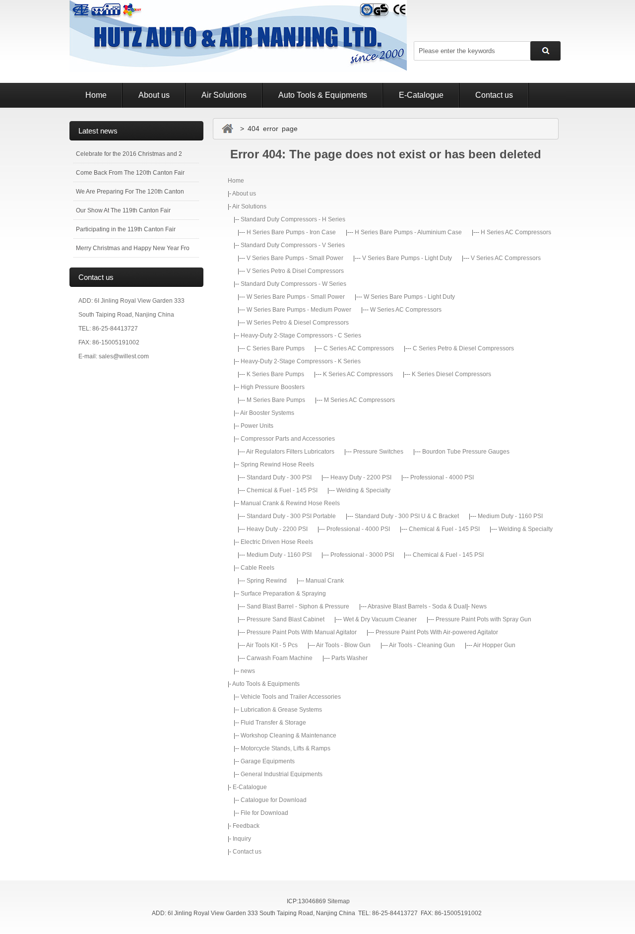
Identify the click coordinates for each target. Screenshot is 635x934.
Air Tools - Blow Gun (343, 645)
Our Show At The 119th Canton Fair (123, 210)
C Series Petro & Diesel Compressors (463, 348)
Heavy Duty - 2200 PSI (360, 477)
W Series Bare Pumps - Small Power (296, 296)
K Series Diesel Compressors (451, 374)
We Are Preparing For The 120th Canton (130, 191)
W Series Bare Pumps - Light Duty (409, 296)
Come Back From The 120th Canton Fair (130, 172)
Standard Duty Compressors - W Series (293, 283)
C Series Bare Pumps (276, 348)
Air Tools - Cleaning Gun (422, 645)
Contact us (494, 95)
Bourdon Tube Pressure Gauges (465, 451)
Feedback (246, 825)
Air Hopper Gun (494, 645)
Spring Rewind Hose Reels (277, 464)
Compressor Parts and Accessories (288, 438)
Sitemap (338, 901)
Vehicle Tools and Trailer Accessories (291, 696)
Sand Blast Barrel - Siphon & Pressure (298, 606)
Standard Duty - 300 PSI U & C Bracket (407, 516)
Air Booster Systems (267, 412)
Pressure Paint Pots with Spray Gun (483, 619)
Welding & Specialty (363, 490)
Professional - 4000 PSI (442, 477)
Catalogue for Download (274, 800)
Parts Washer (349, 658)
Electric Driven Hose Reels (277, 541)
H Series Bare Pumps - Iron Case (291, 232)
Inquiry (242, 838)
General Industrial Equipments (281, 774)
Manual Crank (325, 580)
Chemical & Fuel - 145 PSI (282, 490)
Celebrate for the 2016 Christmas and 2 (129, 153)
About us (154, 95)
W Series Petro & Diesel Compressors (298, 322)
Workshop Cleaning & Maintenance (288, 735)
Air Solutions (224, 95)
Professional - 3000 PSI (362, 554)
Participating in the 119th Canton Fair (126, 229)
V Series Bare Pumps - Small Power (295, 258)
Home (96, 95)
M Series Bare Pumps (276, 400)
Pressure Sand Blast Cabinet (285, 619)
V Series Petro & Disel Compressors (295, 270)
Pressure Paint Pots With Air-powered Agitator (437, 632)
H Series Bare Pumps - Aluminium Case (408, 232)
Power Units (257, 425)
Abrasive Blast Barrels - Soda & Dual (417, 606)
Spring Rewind (267, 580)
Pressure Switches (378, 451)
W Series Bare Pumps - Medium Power (299, 309)
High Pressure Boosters (273, 387)
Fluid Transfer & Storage (273, 722)
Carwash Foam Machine (280, 658)
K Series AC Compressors (358, 374)
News (479, 606)
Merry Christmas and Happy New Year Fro (133, 248)
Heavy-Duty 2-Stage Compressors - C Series (301, 335)
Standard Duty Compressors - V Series (293, 245)
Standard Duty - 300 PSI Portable (291, 516)
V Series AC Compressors (506, 258)
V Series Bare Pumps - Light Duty (407, 258)
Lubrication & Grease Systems (281, 709)
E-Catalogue (421, 95)
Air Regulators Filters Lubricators (290, 451)
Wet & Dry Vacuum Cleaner (380, 619)
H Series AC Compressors (516, 232)
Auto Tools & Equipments (322, 95)
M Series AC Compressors (359, 400)
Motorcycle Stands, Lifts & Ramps (285, 748)
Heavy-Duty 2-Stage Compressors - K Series (301, 361)
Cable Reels (257, 567)
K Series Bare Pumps (275, 374)
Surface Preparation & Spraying (283, 593)
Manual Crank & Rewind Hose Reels (290, 503)
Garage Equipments (268, 761)
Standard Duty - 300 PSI (279, 477)
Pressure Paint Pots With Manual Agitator (302, 632)
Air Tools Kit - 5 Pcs (272, 645)
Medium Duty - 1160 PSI (510, 516)
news (248, 670)
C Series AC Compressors (358, 348)
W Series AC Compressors (406, 309)
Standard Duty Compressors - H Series (293, 219)
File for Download (264, 812)
